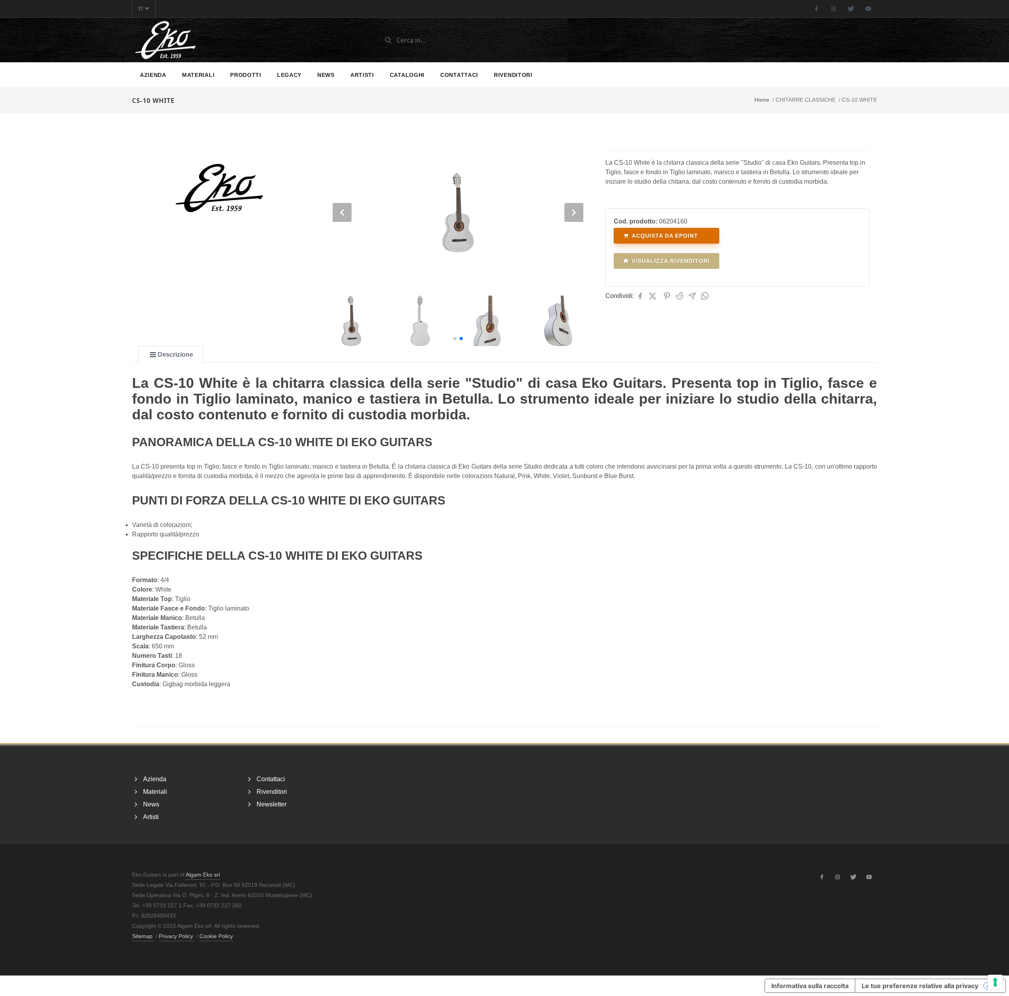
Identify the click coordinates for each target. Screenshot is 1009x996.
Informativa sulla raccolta (810, 986)
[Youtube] (868, 8)
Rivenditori (513, 75)
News (326, 75)
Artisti (362, 75)
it (140, 8)
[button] (454, 338)
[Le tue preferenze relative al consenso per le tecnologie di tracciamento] (995, 982)
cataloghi (407, 75)
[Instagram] (833, 8)
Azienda (153, 75)
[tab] (171, 355)
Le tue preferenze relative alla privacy (920, 986)
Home (761, 100)
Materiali (198, 75)
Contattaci (459, 75)
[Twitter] (851, 8)
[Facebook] (816, 8)
